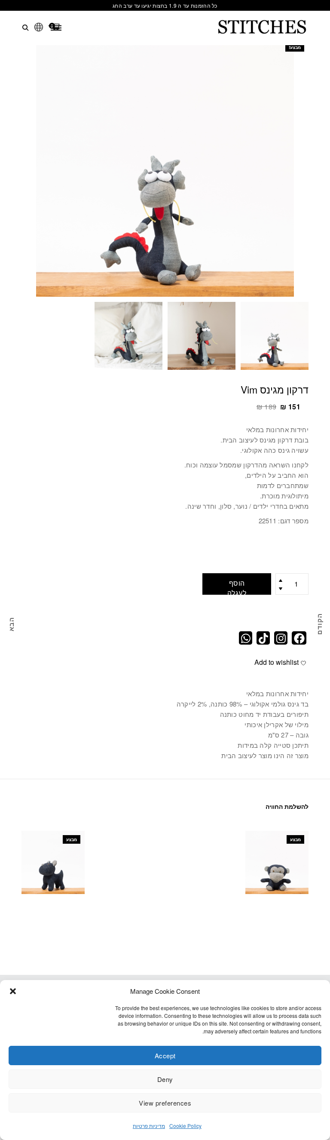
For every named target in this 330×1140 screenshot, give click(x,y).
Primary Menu (55, 28)
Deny (165, 1079)
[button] (13, 991)
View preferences (165, 1102)
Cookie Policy (185, 1125)
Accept (165, 1055)
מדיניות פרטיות (149, 1125)
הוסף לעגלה (237, 586)
